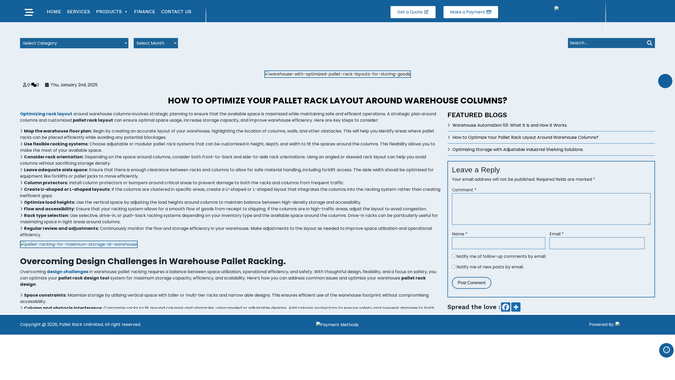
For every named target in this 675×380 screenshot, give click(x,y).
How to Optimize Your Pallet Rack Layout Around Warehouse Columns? (525, 137)
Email (556, 234)
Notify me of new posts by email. (490, 267)
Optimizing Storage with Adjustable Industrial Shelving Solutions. (518, 149)
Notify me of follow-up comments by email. (501, 256)
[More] (515, 307)
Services (78, 11)
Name (459, 234)
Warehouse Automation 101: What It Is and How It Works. (509, 125)
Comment (464, 190)
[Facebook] (505, 307)
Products (109, 11)
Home (54, 11)
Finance (144, 11)
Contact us (176, 11)
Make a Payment (468, 12)
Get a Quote (410, 12)
